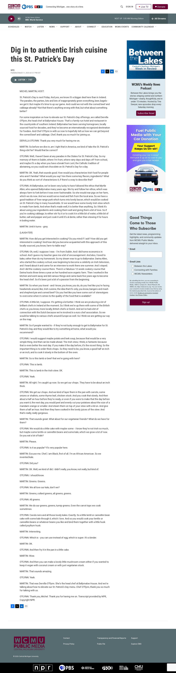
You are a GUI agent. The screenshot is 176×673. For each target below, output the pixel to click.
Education (107, 27)
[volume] (19, 19)
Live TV (144, 6)
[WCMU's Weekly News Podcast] (146, 59)
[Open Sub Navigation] (21, 27)
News (52, 27)
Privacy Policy (68, 644)
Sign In (129, 7)
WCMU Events (122, 27)
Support (64, 27)
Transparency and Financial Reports (111, 638)
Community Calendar (143, 27)
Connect (91, 27)
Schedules (13, 27)
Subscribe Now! (145, 113)
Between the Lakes (143, 265)
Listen (40, 27)
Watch (28, 27)
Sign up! (146, 302)
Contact (66, 638)
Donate (161, 6)
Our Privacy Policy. (141, 295)
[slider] (23, 18)
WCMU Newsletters (143, 273)
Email (132, 249)
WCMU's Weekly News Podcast (146, 86)
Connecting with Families (145, 269)
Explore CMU (136, 644)
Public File (101, 644)
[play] (11, 18)
